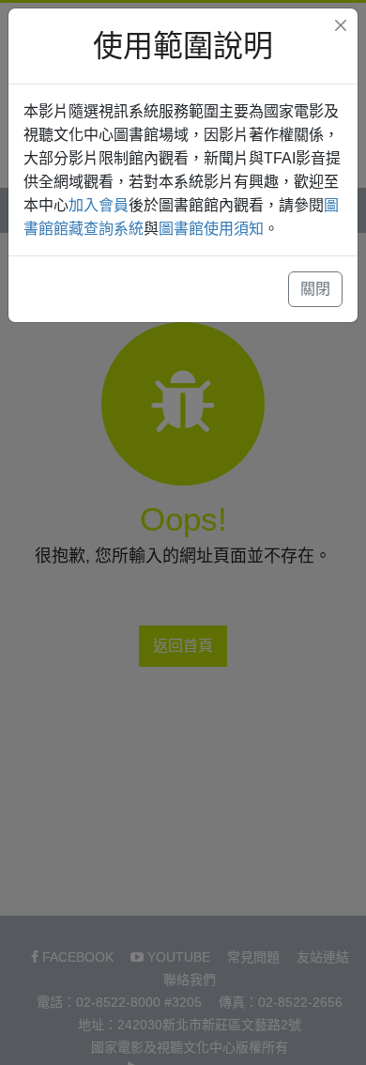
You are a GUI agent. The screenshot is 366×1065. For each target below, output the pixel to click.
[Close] (341, 25)
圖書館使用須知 (211, 229)
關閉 (315, 289)
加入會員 (99, 205)
